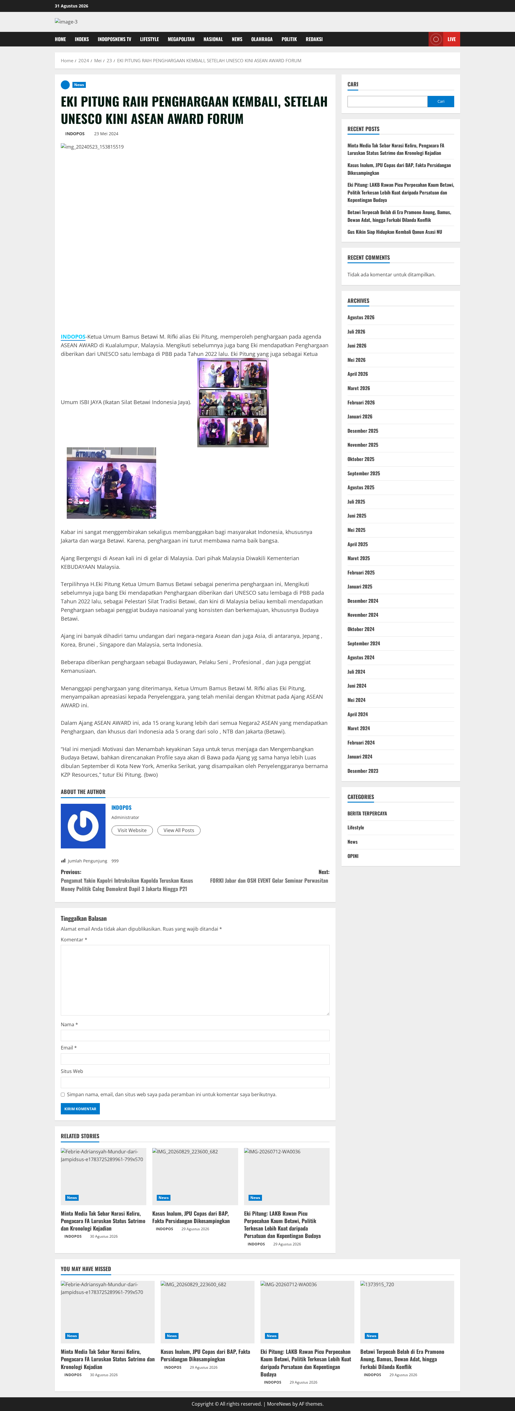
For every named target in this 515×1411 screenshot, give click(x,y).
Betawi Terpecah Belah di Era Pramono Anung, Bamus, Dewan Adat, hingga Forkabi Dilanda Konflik (399, 215)
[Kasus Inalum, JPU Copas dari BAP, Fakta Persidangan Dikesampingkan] (195, 1176)
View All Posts (179, 830)
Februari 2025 (361, 572)
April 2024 (358, 714)
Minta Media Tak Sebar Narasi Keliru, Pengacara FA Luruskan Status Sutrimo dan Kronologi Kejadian (103, 1220)
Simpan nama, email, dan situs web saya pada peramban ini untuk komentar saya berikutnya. (172, 1094)
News (79, 84)
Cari (353, 84)
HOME (60, 39)
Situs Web (72, 1071)
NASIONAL (213, 39)
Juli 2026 (356, 331)
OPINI (353, 855)
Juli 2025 (356, 501)
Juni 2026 (357, 345)
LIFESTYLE (149, 39)
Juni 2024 (357, 685)
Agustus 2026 (361, 317)
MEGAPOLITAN (181, 39)
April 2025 (358, 544)
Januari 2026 (360, 416)
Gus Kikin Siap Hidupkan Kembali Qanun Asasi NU (395, 231)
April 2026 (358, 373)
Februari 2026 (361, 402)
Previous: (127, 880)
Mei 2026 (357, 359)
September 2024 (364, 643)
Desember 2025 (363, 430)
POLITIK (289, 39)
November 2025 (363, 444)
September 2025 (364, 473)
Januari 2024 (360, 756)
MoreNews (279, 1404)
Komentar (74, 939)
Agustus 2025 (361, 487)
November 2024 (363, 614)
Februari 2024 (361, 742)
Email (69, 1047)
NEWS (237, 39)
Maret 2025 (359, 558)
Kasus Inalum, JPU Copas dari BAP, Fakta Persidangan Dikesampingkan (191, 1217)
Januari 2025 (360, 586)
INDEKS (82, 39)
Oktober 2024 (361, 629)
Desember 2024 (363, 600)
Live (452, 38)
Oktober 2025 (361, 458)
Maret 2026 (359, 388)
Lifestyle (356, 827)
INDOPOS (75, 133)
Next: (270, 876)
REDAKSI (314, 39)
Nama (69, 1024)
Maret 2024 (359, 728)
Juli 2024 (356, 671)
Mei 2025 (356, 529)
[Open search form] (422, 39)
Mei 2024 (356, 699)
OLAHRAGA (262, 39)
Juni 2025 (357, 515)
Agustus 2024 (361, 657)
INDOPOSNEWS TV (114, 39)
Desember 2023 (363, 770)
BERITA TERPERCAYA (367, 813)
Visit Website (132, 830)
